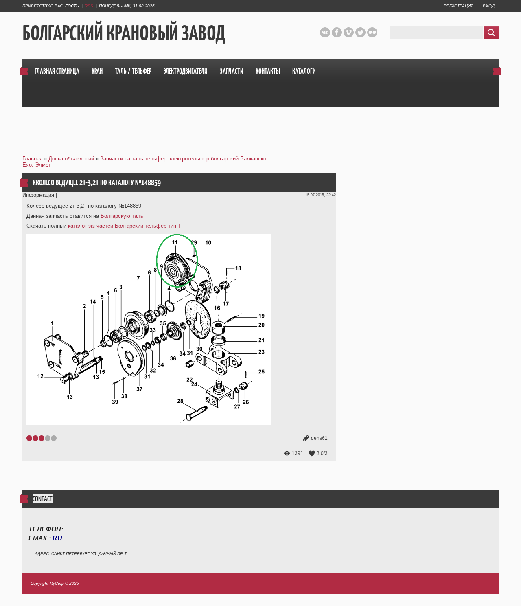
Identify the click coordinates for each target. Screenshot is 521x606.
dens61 (319, 438)
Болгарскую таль (122, 216)
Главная (32, 159)
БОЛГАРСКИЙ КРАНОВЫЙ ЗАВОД (123, 33)
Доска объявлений (71, 159)
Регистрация (458, 6)
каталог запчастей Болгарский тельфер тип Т (124, 226)
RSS (89, 6)
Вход (489, 6)
